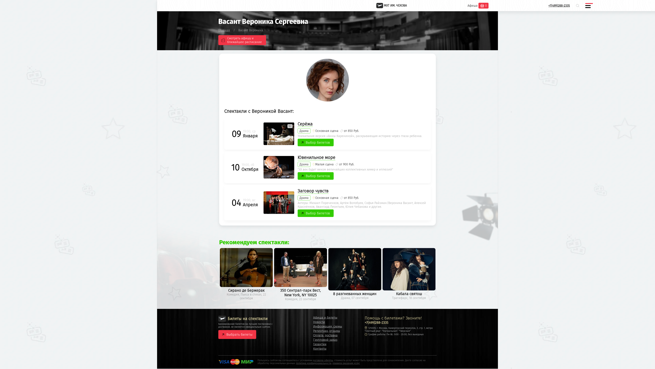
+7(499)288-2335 (559, 6)
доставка (331, 335)
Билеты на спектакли (248, 318)
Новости (319, 322)
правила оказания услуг (346, 363)
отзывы (334, 331)
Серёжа (305, 124)
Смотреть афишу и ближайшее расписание (244, 40)
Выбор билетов (318, 142)
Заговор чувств (313, 191)
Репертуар (320, 331)
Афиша (473, 6)
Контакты (319, 349)
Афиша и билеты (325, 317)
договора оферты (323, 360)
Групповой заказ (325, 340)
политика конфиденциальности (313, 363)
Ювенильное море (316, 157)
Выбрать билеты (239, 334)
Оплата (318, 335)
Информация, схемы (327, 326)
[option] (246, 274)
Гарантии (319, 344)
